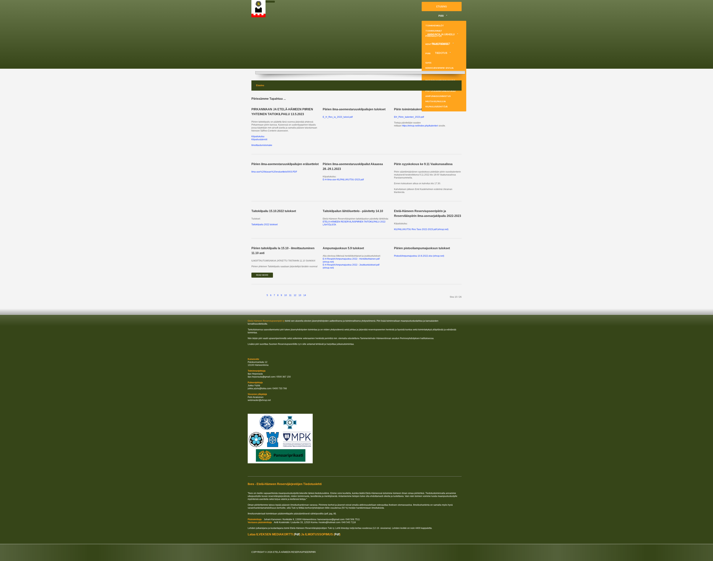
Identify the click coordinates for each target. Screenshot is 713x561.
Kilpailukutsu (257, 136)
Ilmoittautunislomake (261, 145)
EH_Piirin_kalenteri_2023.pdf (409, 117)
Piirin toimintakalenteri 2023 (413, 109)
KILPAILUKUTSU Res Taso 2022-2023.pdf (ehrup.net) (421, 229)
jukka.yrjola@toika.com (259, 388)
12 (295, 295)
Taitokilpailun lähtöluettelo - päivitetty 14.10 (353, 211)
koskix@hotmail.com (329, 522)
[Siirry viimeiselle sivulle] (317, 293)
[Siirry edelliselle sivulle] (262, 293)
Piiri (441, 15)
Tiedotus (441, 52)
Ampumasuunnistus (438, 96)
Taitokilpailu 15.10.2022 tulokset (273, 211)
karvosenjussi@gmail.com (331, 519)
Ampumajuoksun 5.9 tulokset (343, 248)
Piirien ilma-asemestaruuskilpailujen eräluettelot (285, 164)
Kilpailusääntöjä (436, 106)
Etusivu (441, 6)
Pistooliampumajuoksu (440, 91)
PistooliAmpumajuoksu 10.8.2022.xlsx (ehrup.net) (419, 256)
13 (300, 295)
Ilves (428, 62)
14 (304, 295)
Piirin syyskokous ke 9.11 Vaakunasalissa (423, 164)
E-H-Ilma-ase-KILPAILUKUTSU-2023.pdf (343, 179)
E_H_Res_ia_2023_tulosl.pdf (338, 117)
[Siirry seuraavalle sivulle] (310, 293)
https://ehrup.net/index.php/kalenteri (420, 125)
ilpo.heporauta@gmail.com (261, 376)
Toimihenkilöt (434, 25)
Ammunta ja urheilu (441, 34)
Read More (262, 275)
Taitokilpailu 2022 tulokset (264, 224)
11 (290, 295)
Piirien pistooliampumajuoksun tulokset (422, 248)
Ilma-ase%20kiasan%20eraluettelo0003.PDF (274, 171)
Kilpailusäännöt (259, 139)
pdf (296, 534)
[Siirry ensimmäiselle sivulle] (254, 293)
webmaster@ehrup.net (259, 400)
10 (285, 295)
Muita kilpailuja (435, 101)
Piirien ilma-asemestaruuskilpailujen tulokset (354, 109)
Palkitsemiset (441, 43)
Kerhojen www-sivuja (439, 67)
